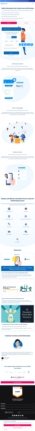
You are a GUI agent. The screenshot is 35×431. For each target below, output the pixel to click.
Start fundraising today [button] (17, 382)
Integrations (3, 408)
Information (3, 403)
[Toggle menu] (32, 3)
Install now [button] (9, 22)
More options (6, 429)
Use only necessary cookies (17, 427)
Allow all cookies (17, 425)
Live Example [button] (26, 22)
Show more (5, 423)
